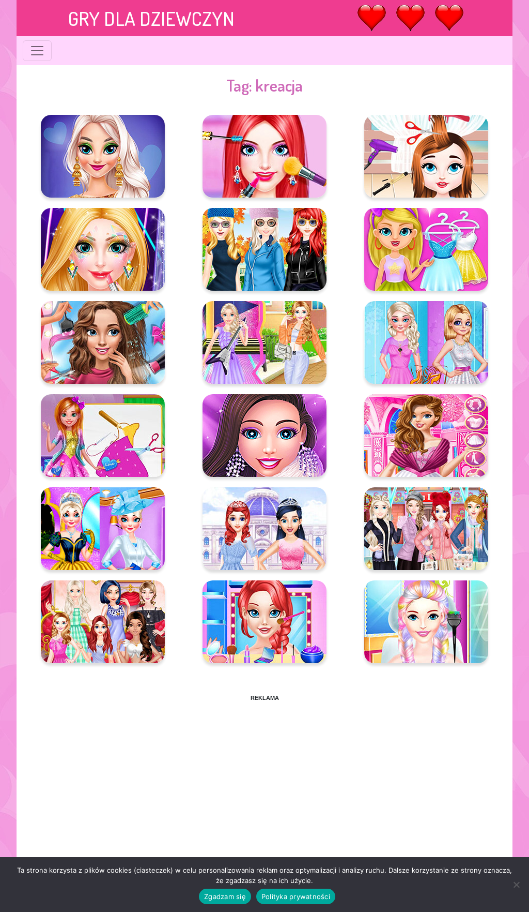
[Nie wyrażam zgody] (516, 884)
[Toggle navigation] (37, 50)
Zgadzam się (225, 896)
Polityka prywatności (295, 896)
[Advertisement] (264, 774)
